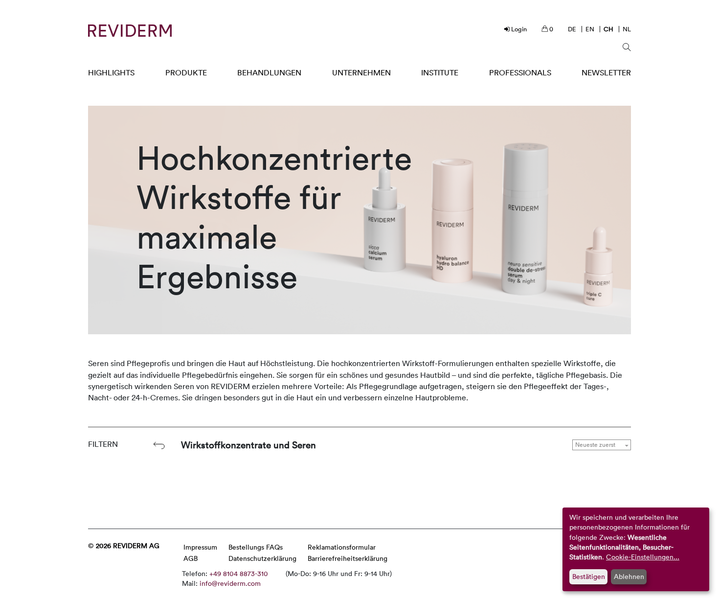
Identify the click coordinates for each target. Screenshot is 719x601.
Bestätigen (588, 576)
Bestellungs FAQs (255, 547)
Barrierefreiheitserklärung (347, 558)
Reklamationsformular (342, 547)
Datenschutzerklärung (262, 558)
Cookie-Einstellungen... (642, 556)
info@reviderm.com (230, 583)
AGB (190, 558)
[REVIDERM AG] (130, 30)
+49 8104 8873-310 (238, 573)
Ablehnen (629, 576)
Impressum (200, 547)
